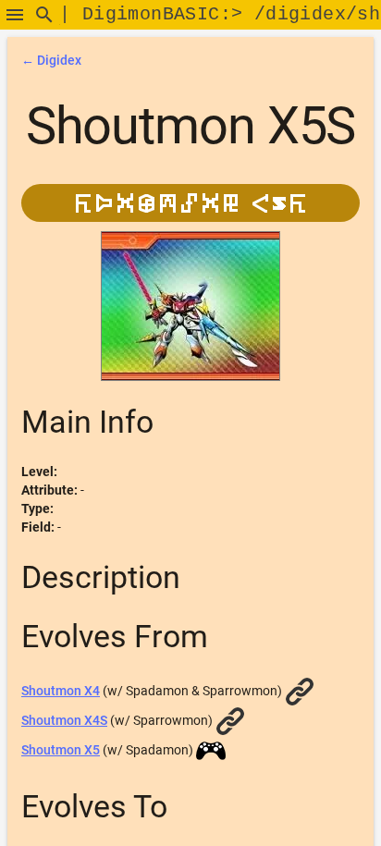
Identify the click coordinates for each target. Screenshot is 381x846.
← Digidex (51, 60)
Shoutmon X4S (64, 720)
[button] (15, 15)
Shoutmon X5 (60, 749)
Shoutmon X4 (60, 690)
